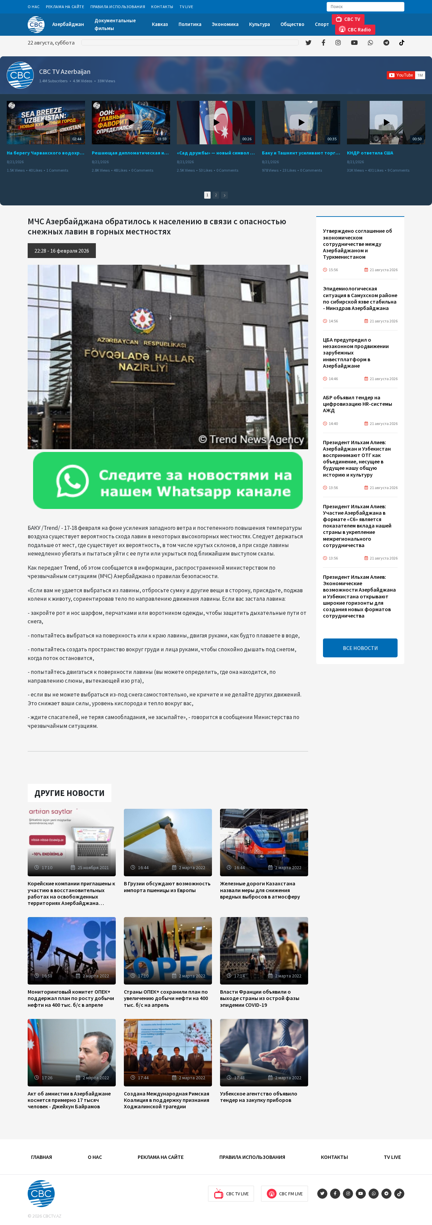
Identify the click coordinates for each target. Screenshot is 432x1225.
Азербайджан (68, 24)
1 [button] (207, 195)
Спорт (322, 24)
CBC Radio (359, 29)
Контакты (162, 6)
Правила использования (117, 6)
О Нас (34, 6)
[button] (224, 195)
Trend (71, 567)
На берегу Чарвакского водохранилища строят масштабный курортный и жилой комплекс (46, 153)
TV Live (186, 6)
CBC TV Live (237, 1194)
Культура (259, 24)
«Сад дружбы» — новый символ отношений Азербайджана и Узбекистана (216, 153)
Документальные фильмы (115, 24)
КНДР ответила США (370, 153)
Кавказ (160, 24)
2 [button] (216, 195)
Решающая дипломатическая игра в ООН (131, 153)
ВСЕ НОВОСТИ (360, 648)
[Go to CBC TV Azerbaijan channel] (20, 75)
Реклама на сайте (65, 6)
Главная (41, 1156)
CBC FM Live (291, 1194)
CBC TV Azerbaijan (64, 71)
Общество (292, 24)
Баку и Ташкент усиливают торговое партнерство (301, 153)
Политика (190, 24)
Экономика (225, 24)
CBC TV (352, 19)
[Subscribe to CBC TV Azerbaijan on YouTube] (406, 75)
